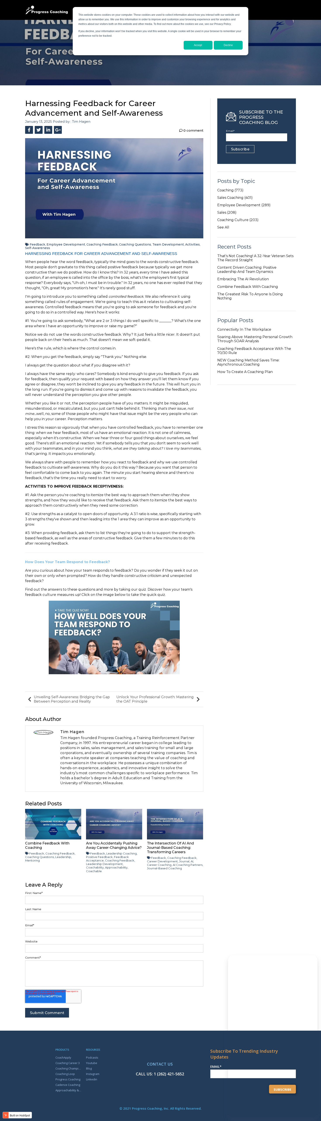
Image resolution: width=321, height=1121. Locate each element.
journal (184, 861)
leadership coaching (121, 853)
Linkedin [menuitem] (91, 1079)
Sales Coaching (235, 198)
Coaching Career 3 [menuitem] (67, 1063)
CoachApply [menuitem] (63, 1057)
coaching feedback (102, 244)
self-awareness (37, 248)
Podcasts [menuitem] (92, 1057)
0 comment (193, 130)
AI (192, 861)
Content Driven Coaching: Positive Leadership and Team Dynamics (246, 269)
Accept (198, 45)
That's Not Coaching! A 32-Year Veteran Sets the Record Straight (255, 258)
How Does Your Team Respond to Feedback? (67, 562)
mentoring (32, 860)
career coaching (159, 865)
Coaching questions (135, 244)
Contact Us (160, 1064)
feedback (37, 244)
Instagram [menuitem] (92, 1074)
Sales (226, 212)
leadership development (104, 864)
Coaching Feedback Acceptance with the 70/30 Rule (254, 351)
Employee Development (66, 244)
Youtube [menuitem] (91, 1063)
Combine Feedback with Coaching (247, 287)
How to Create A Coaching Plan (245, 372)
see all (223, 227)
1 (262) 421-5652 (169, 1073)
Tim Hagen (81, 121)
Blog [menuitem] (89, 1068)
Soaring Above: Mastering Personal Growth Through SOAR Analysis (254, 339)
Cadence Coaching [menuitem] (67, 1085)
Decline (228, 45)
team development (168, 244)
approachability (116, 867)
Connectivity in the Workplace (244, 329)
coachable (94, 871)
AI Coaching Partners (187, 865)
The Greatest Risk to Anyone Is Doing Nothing (250, 296)
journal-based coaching (164, 868)
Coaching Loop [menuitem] (65, 1074)
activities (192, 244)
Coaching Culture (238, 220)
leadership (63, 857)
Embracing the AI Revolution (243, 279)
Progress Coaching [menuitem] (67, 1079)
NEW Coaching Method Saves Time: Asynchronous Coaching (248, 362)
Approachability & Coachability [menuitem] (68, 1090)
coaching (230, 190)
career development (162, 861)
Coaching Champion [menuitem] (68, 1068)
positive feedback (99, 857)
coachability (95, 867)
